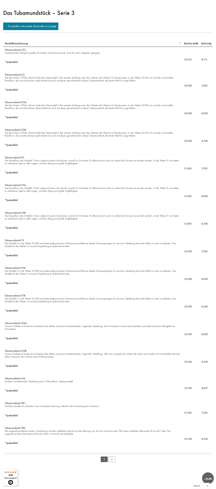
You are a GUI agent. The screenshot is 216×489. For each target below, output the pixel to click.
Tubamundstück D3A (15, 102)
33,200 (188, 334)
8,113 (204, 59)
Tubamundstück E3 (14, 157)
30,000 (188, 85)
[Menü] (16, 471)
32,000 (188, 251)
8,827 (204, 388)
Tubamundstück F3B (15, 295)
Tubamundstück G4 (15, 378)
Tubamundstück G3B (15, 350)
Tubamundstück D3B (15, 129)
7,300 (204, 85)
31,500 (187, 412)
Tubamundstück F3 (14, 240)
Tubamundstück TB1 (15, 403)
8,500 (204, 140)
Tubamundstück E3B (15, 212)
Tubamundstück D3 (15, 74)
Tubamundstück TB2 (15, 428)
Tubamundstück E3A (15, 185)
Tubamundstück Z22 (15, 49)
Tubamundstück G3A (16, 323)
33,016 (188, 59)
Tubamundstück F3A (15, 268)
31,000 (187, 168)
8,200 (204, 439)
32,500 (188, 439)
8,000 (204, 113)
